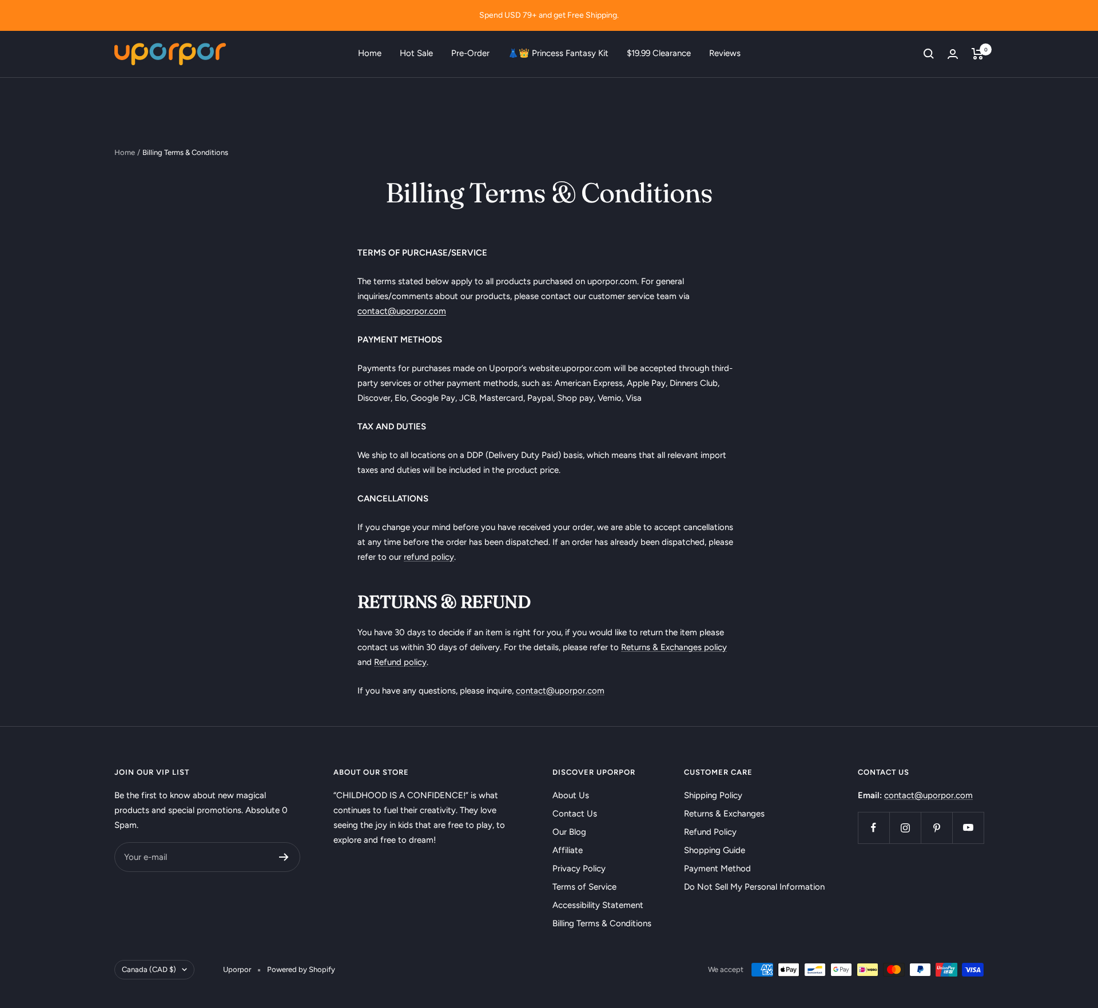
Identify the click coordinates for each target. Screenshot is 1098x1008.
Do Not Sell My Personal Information (754, 887)
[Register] (284, 857)
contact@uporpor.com (560, 691)
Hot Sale (416, 53)
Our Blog (569, 832)
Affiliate (567, 850)
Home (369, 53)
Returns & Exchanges (724, 813)
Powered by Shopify (301, 969)
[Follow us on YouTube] (968, 827)
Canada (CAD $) (149, 969)
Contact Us (574, 813)
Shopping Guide (714, 850)
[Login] (953, 54)
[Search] (929, 54)
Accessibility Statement (597, 905)
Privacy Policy (579, 868)
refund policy (429, 557)
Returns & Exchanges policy (674, 647)
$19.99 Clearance (659, 53)
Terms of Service (584, 887)
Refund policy (400, 662)
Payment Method (717, 868)
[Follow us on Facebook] (873, 827)
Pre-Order (470, 53)
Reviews (725, 53)
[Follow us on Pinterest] (936, 827)
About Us (570, 795)
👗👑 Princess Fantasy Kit (558, 53)
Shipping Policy (713, 795)
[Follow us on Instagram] (905, 827)
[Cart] (978, 53)
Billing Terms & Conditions (601, 923)
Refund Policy (710, 832)
